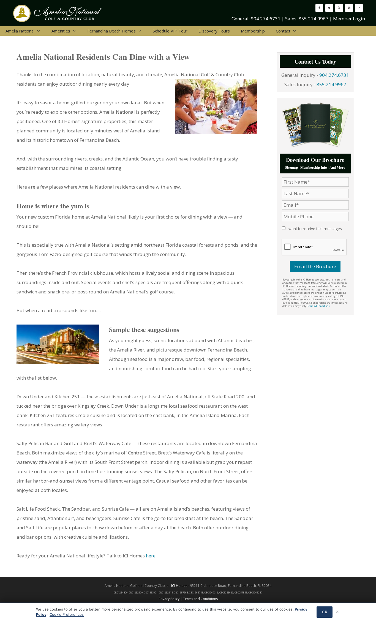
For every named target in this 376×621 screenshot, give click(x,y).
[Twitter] (329, 8)
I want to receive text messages (314, 228)
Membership (253, 31)
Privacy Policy (169, 599)
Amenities (60, 31)
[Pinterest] (349, 8)
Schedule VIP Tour (170, 31)
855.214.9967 (313, 18)
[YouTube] (339, 8)
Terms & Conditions (318, 305)
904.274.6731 (265, 18)
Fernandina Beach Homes (111, 31)
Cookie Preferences (67, 614)
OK (324, 612)
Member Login (349, 18)
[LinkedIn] (359, 8)
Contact (283, 31)
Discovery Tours (214, 31)
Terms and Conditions (200, 599)
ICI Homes (179, 585)
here (151, 555)
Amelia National (20, 31)
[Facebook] (319, 8)
